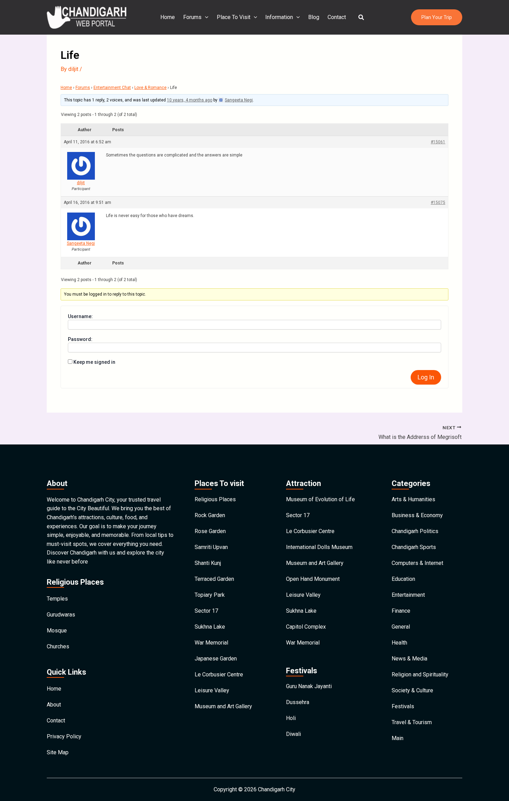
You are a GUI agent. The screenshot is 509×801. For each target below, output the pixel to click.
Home (167, 17)
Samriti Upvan (211, 547)
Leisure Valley (212, 690)
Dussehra (297, 702)
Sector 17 (206, 611)
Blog (313, 17)
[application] (205, 17)
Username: (80, 316)
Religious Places (215, 499)
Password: (80, 339)
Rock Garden (210, 515)
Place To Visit (233, 17)
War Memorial (211, 642)
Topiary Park (210, 595)
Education (403, 579)
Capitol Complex (306, 626)
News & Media (409, 658)
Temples (57, 598)
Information (279, 17)
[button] (361, 17)
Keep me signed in (94, 362)
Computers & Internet (417, 563)
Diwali (293, 734)
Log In (426, 377)
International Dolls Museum (319, 547)
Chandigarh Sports (414, 547)
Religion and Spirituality (420, 674)
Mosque (57, 630)
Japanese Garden (216, 658)
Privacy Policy (64, 736)
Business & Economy (417, 515)
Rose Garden (210, 531)
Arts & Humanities (413, 499)
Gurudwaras (61, 614)
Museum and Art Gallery (223, 706)
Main (397, 738)
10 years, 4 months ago (189, 100)
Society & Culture (412, 690)
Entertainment (408, 595)
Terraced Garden (214, 579)
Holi (291, 718)
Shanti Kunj (208, 563)
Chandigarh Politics (415, 531)
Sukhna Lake (210, 626)
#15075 (438, 202)
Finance (401, 611)
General (401, 626)
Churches (58, 646)
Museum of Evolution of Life (320, 499)
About (54, 704)
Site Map (58, 752)
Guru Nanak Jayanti (309, 686)
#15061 (438, 142)
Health (399, 642)
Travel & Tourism (412, 722)
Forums (192, 17)
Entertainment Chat (112, 87)
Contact (337, 17)
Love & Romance (150, 87)
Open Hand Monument (313, 579)
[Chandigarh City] (86, 17)
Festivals (403, 706)
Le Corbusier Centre (219, 674)
